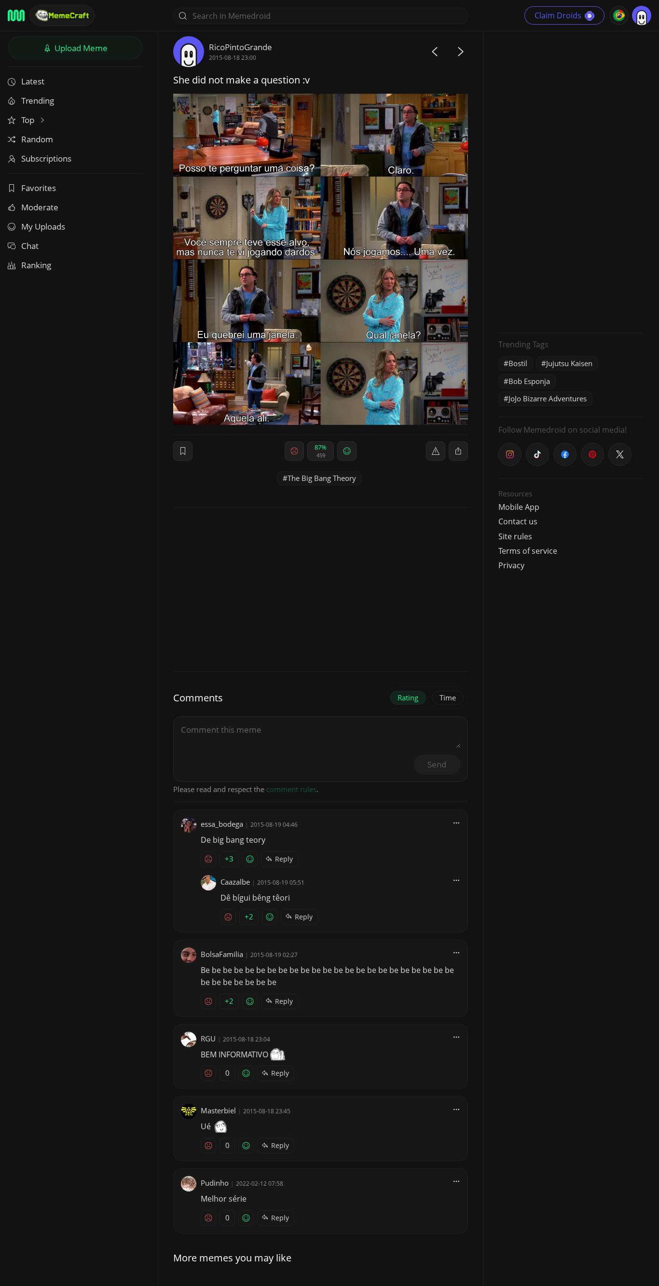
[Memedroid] (16, 15)
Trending (37, 100)
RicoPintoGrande (240, 47)
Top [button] (28, 119)
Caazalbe (235, 882)
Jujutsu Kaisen (569, 363)
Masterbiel (218, 1110)
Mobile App (518, 507)
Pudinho (215, 1183)
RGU (208, 1038)
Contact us (517, 521)
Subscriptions (46, 158)
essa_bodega (222, 824)
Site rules (515, 536)
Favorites (38, 187)
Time (447, 697)
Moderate (39, 207)
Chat (30, 245)
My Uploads (43, 226)
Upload (80, 48)
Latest (32, 81)
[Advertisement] (570, 181)
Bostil (517, 363)
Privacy (511, 565)
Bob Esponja (529, 381)
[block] (458, 451)
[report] (435, 451)
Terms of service (527, 551)
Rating (408, 697)
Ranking (36, 265)
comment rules (291, 789)
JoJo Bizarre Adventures (547, 398)
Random (37, 139)
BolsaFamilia (222, 954)
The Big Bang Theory (322, 478)
